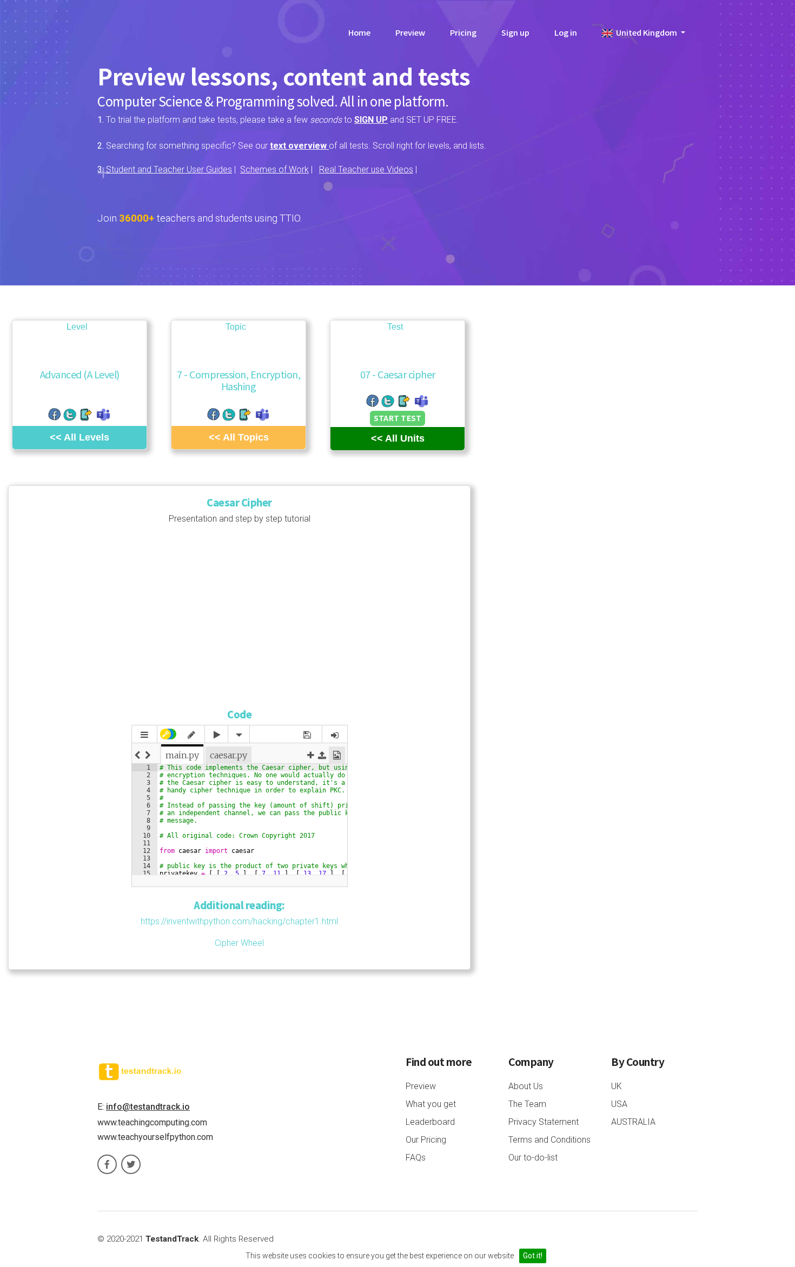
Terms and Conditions (549, 1140)
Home (359, 32)
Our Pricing (426, 1140)
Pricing (463, 32)
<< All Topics (239, 437)
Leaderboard (430, 1122)
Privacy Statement (543, 1122)
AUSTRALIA (633, 1122)
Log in (565, 32)
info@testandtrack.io (148, 1107)
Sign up (515, 32)
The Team (527, 1104)
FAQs (416, 1157)
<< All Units (398, 438)
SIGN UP (371, 120)
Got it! (532, 1255)
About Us (525, 1086)
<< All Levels (79, 437)
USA (619, 1104)
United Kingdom (646, 32)
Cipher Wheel (239, 943)
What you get (431, 1104)
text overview (299, 146)
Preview (410, 32)
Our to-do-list (533, 1157)
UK (616, 1086)
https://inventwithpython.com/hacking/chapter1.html (239, 921)
